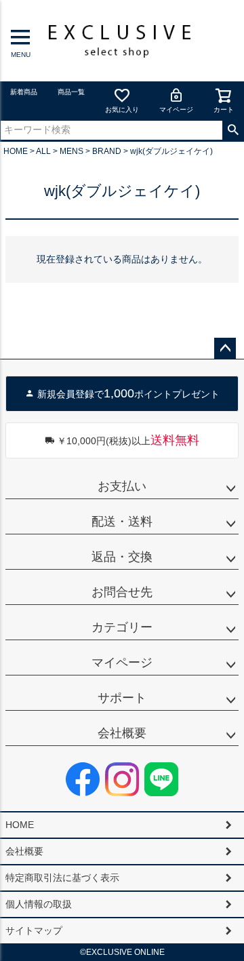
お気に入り (122, 109)
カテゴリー (122, 627)
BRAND (106, 151)
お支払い (122, 486)
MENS (71, 151)
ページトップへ (225, 348)
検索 (232, 130)
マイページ (176, 109)
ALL (43, 151)
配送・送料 (122, 521)
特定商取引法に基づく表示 (62, 877)
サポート (122, 698)
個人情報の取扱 (38, 904)
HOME (15, 151)
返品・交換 (122, 557)
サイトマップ (33, 930)
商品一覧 (71, 92)
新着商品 (23, 92)
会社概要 (122, 733)
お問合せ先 (122, 592)
